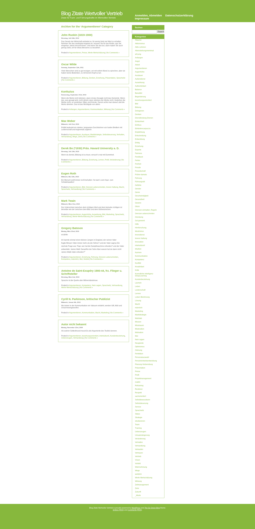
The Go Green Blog (152, 508)
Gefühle (138, 185)
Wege (74, 137)
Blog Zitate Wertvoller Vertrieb (91, 13)
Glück (137, 206)
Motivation (139, 332)
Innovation (139, 242)
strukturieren (140, 421)
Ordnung (138, 350)
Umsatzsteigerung (142, 435)
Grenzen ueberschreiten (95, 187)
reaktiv (137, 382)
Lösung (138, 301)
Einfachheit (139, 121)
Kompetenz (65, 259)
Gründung (139, 217)
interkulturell (104, 336)
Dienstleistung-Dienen (144, 118)
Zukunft (138, 492)
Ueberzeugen (66, 338)
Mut (81, 259)
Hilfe (137, 224)
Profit (107, 160)
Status (137, 414)
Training (138, 428)
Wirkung (107, 109)
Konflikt (138, 263)
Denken (92, 78)
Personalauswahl (142, 357)
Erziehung (100, 78)
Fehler (137, 160)
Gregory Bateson (72, 228)
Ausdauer (85, 135)
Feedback (139, 157)
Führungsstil (140, 182)
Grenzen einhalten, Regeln (146, 210)
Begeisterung (140, 97)
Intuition (138, 249)
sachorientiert (140, 396)
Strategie (138, 417)
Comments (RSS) (135, 510)
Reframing (139, 386)
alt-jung (138, 54)
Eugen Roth (68, 173)
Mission (138, 322)
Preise (84, 53)
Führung (94, 257)
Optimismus (139, 347)
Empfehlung (140, 132)
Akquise (138, 40)
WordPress (136, 508)
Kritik (137, 270)
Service (138, 407)
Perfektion (139, 354)
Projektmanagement (143, 378)
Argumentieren (75, 53)
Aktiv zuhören (140, 47)
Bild (83, 187)
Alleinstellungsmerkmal (144, 51)
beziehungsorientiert (90, 336)
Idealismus (139, 231)
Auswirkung (96, 214)
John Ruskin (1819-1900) (76, 34)
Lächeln (138, 283)
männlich (75, 259)
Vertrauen (139, 453)
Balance (138, 90)
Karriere (138, 252)
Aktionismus (140, 43)
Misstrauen (139, 325)
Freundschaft (140, 171)
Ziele (80, 137)
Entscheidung (140, 136)
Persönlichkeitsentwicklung (146, 361)
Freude (138, 167)
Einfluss (138, 125)
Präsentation (110, 78)
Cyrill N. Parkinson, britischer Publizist (85, 299)
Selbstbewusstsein (142, 400)
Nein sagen (96, 285)
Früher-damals (141, 175)
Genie (137, 192)
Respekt (138, 393)
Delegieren (139, 111)
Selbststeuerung (109, 135)
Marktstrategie (96, 135)
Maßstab (138, 318)
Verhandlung (66, 137)
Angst (137, 61)
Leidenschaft (140, 290)
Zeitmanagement (142, 485)
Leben (137, 286)
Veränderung (115, 160)
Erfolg (137, 143)
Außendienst (140, 79)
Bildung (85, 78)
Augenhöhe (86, 214)
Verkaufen (139, 449)
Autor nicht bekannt (73, 324)
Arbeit (137, 65)
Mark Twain (68, 200)
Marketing (110, 214)
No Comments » (113, 53)
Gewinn (138, 203)
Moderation (139, 329)
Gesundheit (139, 199)
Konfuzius (67, 91)
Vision (137, 460)
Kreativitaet (139, 267)
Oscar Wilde (69, 64)
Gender (138, 189)
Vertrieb (138, 456)
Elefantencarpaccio (143, 128)
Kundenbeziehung (117, 336)
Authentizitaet (140, 86)
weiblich (138, 474)
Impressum (142, 18)
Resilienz (139, 389)
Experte (138, 150)
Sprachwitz (120, 78)
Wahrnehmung (141, 467)
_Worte (138, 495)
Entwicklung (140, 139)
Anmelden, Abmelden (148, 15)
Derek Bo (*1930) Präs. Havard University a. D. (90, 148)
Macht (121, 187)
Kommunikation (96, 109)
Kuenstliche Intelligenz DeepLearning (144, 275)
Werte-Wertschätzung (96, 53)
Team (137, 424)
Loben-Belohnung (142, 297)
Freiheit (138, 164)
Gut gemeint (140, 221)
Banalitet (138, 93)
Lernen (101, 160)
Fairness (138, 153)
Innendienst (139, 235)
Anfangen (73, 109)
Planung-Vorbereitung (144, 364)
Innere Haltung (112, 187)
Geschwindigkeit (141, 196)
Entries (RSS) (118, 510)
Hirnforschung (140, 228)
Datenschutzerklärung (179, 15)
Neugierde (139, 343)
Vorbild (86, 259)
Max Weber (68, 121)
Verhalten (120, 135)
